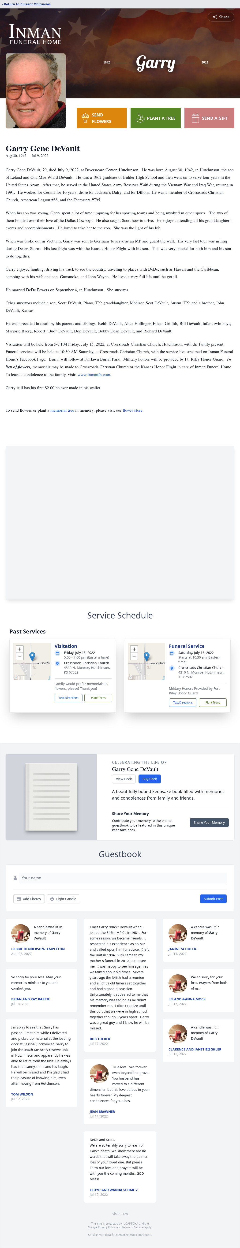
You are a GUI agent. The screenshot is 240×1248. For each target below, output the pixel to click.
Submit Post (213, 899)
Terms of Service (133, 1227)
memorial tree (62, 410)
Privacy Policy (107, 1227)
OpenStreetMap (125, 1235)
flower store (132, 410)
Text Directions (68, 698)
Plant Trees (98, 698)
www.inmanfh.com (94, 374)
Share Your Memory (209, 822)
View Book (124, 779)
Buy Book (149, 779)
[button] (32, 657)
